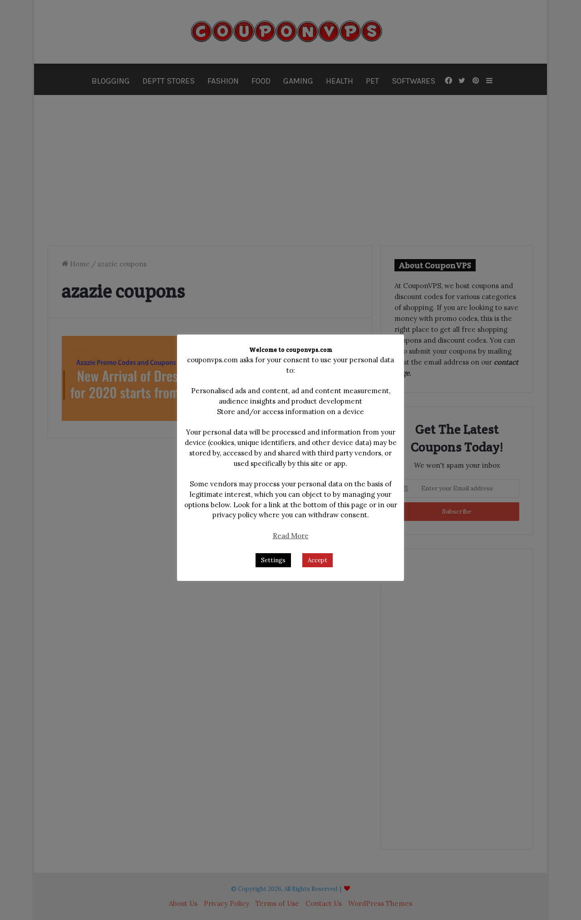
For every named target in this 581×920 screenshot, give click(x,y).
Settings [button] (273, 560)
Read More (291, 535)
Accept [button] (317, 560)
